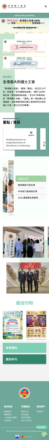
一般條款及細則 (10, 417)
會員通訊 (11, 347)
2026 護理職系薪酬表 (28, 197)
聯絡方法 (25, 411)
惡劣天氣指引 (27, 420)
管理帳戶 (40, 411)
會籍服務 (7, 411)
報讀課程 (7, 414)
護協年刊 (11, 359)
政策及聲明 (26, 417)
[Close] (46, 436)
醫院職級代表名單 (26, 184)
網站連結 (25, 414)
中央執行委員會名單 (27, 191)
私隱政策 (7, 420)
